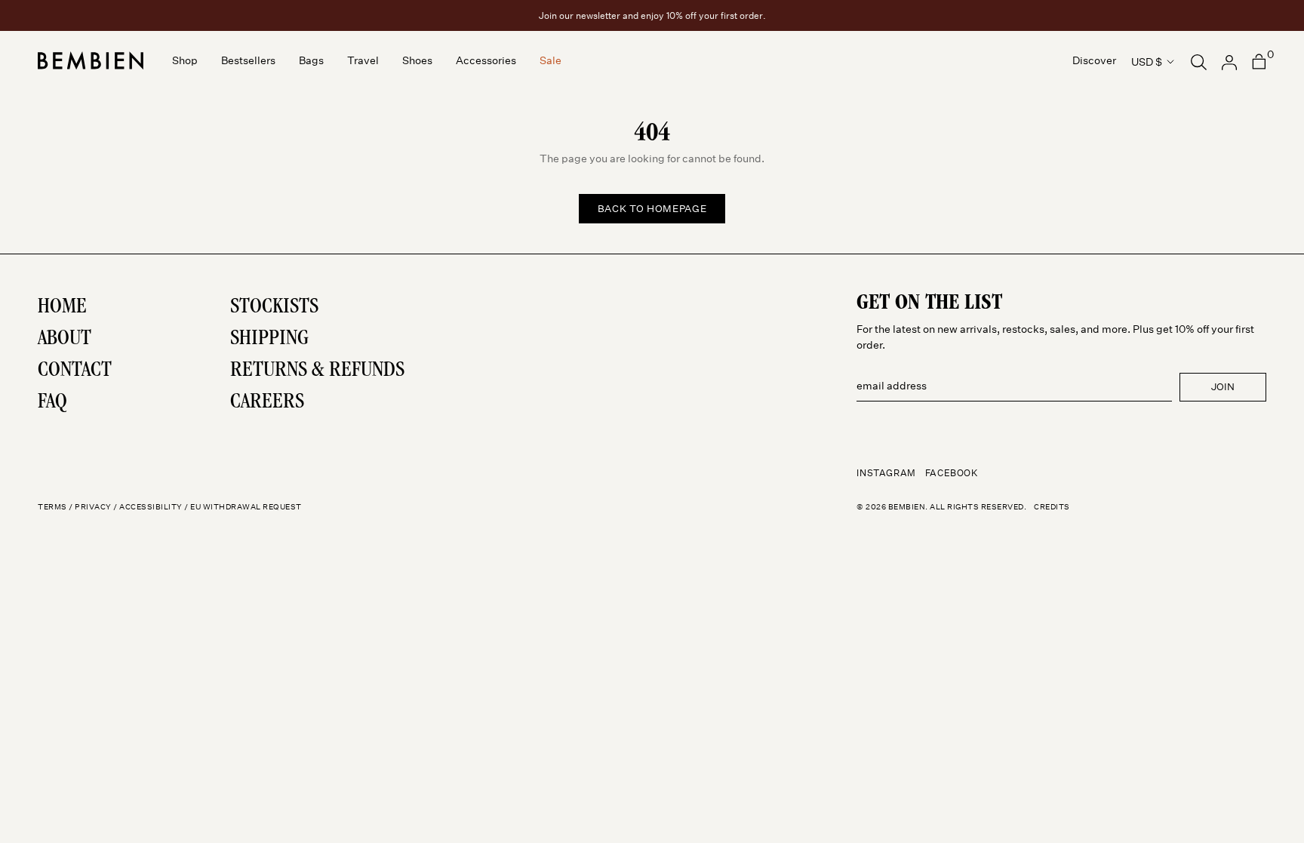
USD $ (1146, 62)
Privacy (93, 507)
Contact (75, 371)
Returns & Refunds (317, 371)
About (64, 339)
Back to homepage (652, 208)
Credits (1052, 507)
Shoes (417, 61)
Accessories (486, 61)
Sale (550, 61)
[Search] (1199, 61)
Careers (267, 403)
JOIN (1223, 386)
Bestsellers (248, 61)
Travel (363, 61)
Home (62, 308)
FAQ (52, 403)
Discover (1094, 61)
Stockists (274, 308)
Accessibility (151, 507)
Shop (185, 61)
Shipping (269, 339)
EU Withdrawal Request (246, 507)
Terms (52, 507)
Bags (311, 61)
